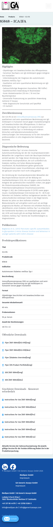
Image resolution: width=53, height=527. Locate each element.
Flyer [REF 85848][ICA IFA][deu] (17, 350)
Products (11, 17)
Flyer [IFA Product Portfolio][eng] (18, 365)
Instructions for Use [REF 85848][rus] (20, 437)
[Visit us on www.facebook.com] (13, 467)
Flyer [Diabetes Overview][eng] (17, 358)
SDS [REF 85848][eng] (13, 372)
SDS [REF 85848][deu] (13, 380)
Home (2, 17)
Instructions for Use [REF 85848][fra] (20, 415)
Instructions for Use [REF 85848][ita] (20, 422)
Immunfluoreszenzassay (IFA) (29, 117)
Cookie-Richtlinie (9, 515)
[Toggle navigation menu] (48, 5)
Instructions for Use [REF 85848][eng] (20, 400)
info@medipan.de (10, 507)
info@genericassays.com (30, 507)
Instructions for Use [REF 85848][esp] (20, 429)
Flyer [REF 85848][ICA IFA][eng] (17, 343)
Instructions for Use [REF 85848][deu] (20, 407)
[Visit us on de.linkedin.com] (5, 467)
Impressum (25, 478)
